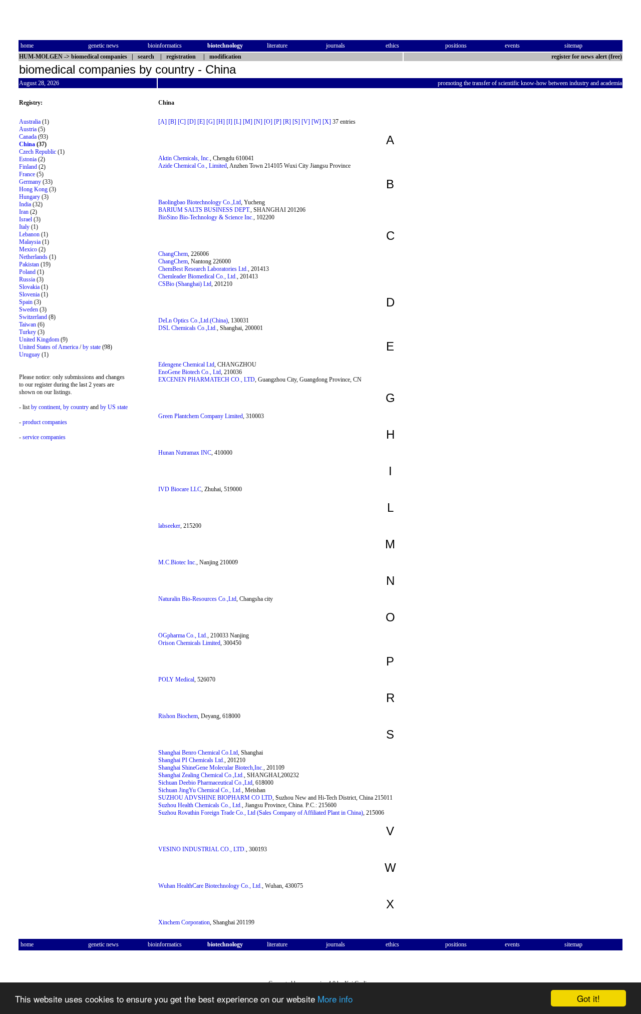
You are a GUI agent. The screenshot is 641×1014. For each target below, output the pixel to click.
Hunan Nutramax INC (184, 452)
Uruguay (29, 354)
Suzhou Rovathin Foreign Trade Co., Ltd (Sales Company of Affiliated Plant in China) (260, 812)
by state (92, 347)
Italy (24, 226)
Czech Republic (37, 151)
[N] (258, 121)
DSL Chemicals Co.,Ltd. (187, 327)
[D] (191, 121)
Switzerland (33, 316)
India (25, 204)
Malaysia (30, 241)
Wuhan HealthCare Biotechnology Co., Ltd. (210, 885)
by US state (114, 407)
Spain (26, 301)
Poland (27, 271)
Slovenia (29, 294)
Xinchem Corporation (184, 922)
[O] (268, 121)
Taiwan (27, 324)
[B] (172, 121)
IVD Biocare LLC (179, 489)
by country (76, 407)
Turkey (27, 331)
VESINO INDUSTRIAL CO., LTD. (202, 849)
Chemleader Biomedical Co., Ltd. (197, 276)
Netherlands (33, 256)
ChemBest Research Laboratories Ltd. (203, 268)
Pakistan (29, 264)
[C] (182, 121)
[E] (201, 121)
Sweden (28, 309)
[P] (277, 121)
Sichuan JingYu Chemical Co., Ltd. (200, 790)
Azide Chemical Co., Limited (192, 165)
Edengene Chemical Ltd (186, 364)
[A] (162, 121)
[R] (287, 121)
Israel (25, 219)
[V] (305, 121)
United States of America (48, 347)
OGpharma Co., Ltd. (182, 635)
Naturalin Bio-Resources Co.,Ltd (197, 598)
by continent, (46, 407)
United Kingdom (39, 339)
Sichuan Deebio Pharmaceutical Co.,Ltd (205, 782)
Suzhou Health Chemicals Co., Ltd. (200, 805)
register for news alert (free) (586, 56)
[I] (229, 121)
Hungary (29, 196)
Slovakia (29, 286)
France (27, 174)
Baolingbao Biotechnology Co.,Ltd (199, 202)
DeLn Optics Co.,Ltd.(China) (193, 320)
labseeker (169, 525)
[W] (316, 121)
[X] (327, 121)
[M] (247, 121)
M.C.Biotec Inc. (177, 562)
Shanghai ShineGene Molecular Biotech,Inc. (210, 767)
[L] (237, 121)
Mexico (28, 249)
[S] (296, 121)
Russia (27, 279)
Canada (28, 136)
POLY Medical (176, 679)
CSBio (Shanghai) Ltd (184, 283)
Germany (30, 181)
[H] (220, 121)
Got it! (588, 998)
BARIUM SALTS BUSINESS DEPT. (204, 209)
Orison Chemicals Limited (189, 642)
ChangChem (173, 253)
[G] (210, 121)
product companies (45, 422)
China (27, 144)
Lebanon (29, 234)
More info (335, 998)
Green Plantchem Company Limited (200, 416)
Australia (30, 121)
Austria (28, 129)
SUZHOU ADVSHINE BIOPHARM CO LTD (215, 797)
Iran (24, 211)
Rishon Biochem (178, 716)
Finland (28, 166)
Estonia (28, 159)
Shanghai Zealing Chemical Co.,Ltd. (201, 775)
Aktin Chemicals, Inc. (184, 158)
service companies (44, 437)
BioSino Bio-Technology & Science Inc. (205, 217)
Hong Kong (33, 189)
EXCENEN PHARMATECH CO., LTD (206, 379)
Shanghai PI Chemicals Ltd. (191, 760)
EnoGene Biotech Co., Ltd (189, 372)
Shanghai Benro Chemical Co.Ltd (198, 752)
